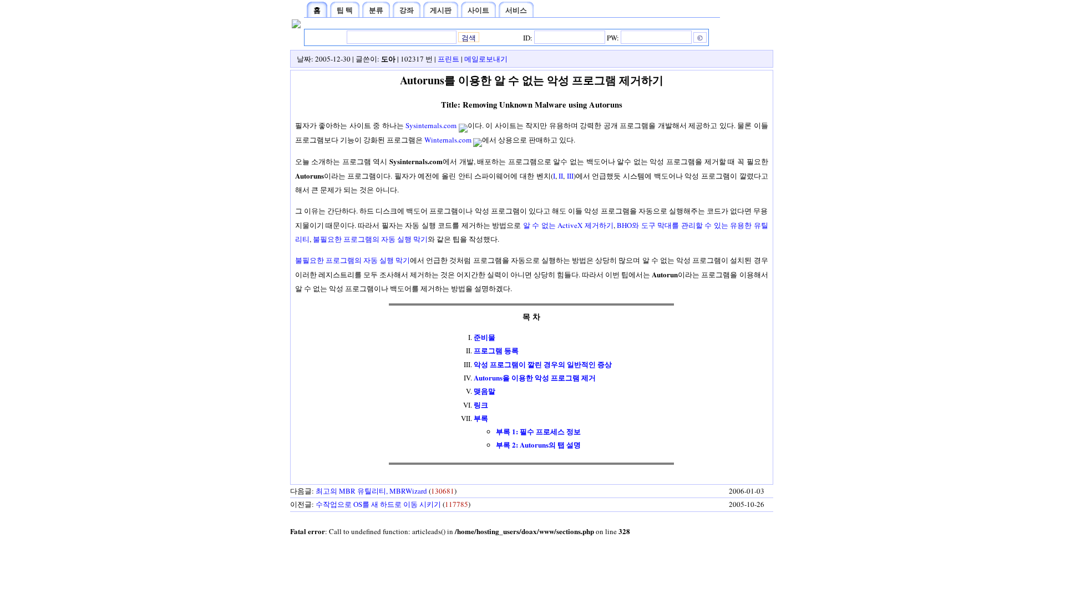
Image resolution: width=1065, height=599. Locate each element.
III (570, 176)
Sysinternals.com (431, 125)
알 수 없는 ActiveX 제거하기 (568, 225)
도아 (388, 58)
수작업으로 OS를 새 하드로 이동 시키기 (378, 504)
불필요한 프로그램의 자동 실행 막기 (370, 239)
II (561, 176)
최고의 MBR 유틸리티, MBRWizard (371, 491)
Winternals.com (447, 140)
